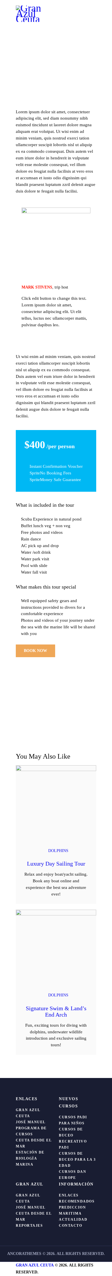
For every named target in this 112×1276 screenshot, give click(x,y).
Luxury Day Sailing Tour (56, 863)
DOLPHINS (58, 851)
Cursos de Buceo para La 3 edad (77, 1159)
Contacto (70, 1226)
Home (24, 58)
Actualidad (73, 1219)
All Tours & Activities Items (57, 58)
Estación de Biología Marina (30, 1158)
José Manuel (31, 1122)
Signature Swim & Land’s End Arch (56, 1011)
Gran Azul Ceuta (35, 1265)
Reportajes (29, 1226)
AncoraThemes (24, 1254)
